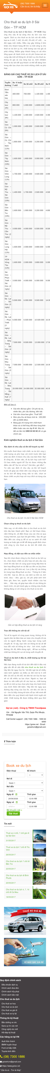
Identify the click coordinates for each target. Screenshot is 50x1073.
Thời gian (31, 794)
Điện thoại (11, 770)
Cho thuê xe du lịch (10, 1007)
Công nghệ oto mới (10, 1029)
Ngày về (10, 802)
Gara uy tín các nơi (10, 1025)
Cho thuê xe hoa (9, 1003)
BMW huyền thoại (9, 1044)
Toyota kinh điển (8, 1051)
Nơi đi (9, 778)
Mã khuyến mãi (13, 810)
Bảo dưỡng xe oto (9, 1022)
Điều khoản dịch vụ (10, 984)
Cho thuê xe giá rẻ (9, 1010)
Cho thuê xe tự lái (9, 1013)
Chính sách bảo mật (10, 994)
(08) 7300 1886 (27, 3)
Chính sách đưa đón (10, 988)
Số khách (31, 770)
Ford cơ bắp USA (9, 1048)
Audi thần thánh (8, 1041)
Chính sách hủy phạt (10, 991)
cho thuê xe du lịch (34, 667)
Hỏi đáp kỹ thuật (8, 1032)
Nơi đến (10, 786)
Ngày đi (10, 794)
